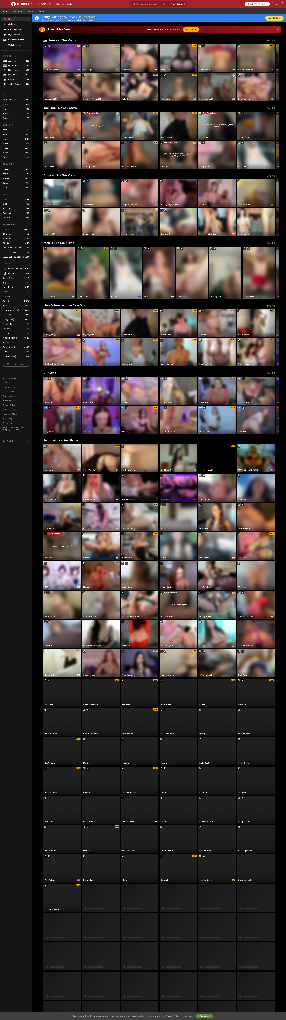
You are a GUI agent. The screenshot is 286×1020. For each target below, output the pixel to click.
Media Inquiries (9, 401)
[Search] (164, 4)
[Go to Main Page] (23, 4)
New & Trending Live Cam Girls (64, 305)
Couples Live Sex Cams (59, 175)
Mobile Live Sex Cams (58, 243)
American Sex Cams (62, 40)
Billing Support (9, 392)
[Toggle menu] (5, 4)
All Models (7, 423)
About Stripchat (9, 378)
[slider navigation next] (272, 72)
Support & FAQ (9, 387)
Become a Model (10, 414)
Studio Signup (9, 418)
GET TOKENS (191, 29)
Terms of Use (9, 410)
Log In (277, 4)
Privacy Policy (9, 405)
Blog (5, 383)
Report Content (9, 396)
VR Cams (49, 373)
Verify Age (274, 18)
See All (271, 40)
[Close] (277, 29)
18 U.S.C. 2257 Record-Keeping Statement (13, 428)
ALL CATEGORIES (17, 364)
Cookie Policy (172, 1016)
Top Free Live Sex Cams (60, 108)
